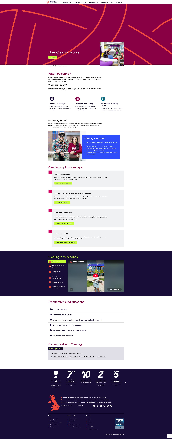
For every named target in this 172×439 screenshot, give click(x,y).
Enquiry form (74, 356)
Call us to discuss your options (64, 223)
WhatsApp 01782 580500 (87, 356)
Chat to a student (101, 356)
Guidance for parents (107, 2)
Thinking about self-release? (57, 272)
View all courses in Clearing (63, 183)
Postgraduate (53, 421)
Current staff (72, 421)
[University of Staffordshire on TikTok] (111, 405)
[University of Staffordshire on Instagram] (101, 405)
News (89, 419)
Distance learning (54, 425)
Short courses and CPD (56, 423)
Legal (89, 425)
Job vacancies (91, 423)
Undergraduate (54, 419)
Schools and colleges (74, 425)
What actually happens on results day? (58, 266)
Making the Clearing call (57, 282)
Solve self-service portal (75, 427)
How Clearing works (80, 2)
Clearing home (67, 2)
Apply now (53, 57)
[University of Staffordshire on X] (98, 405)
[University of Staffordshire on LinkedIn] (108, 405)
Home (50, 65)
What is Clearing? (56, 261)
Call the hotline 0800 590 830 (60, 356)
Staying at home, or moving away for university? (58, 277)
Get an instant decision (62, 202)
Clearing (55, 65)
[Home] (52, 2)
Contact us (80, 405)
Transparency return (93, 429)
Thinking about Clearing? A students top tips (58, 287)
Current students (73, 419)
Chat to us (119, 2)
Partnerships (53, 427)
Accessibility (91, 427)
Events (89, 421)
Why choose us (93, 2)
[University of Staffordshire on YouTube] (104, 405)
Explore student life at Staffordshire (66, 242)
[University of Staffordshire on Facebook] (94, 405)
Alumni (70, 423)
